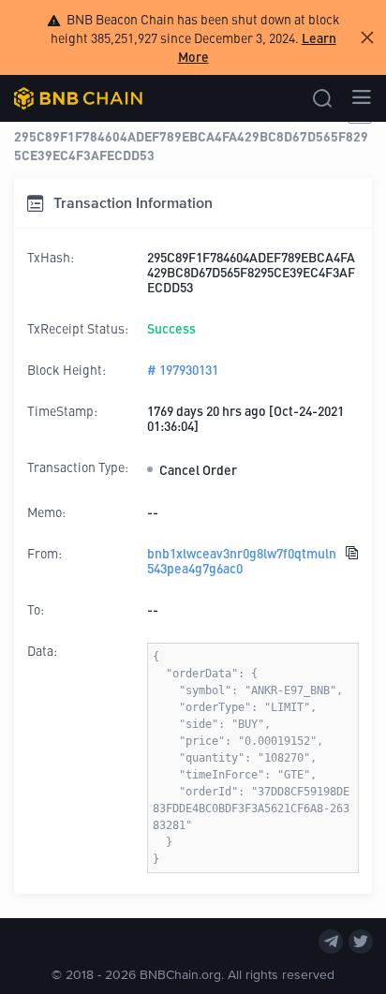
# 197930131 (182, 369)
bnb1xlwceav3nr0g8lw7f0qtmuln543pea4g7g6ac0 (241, 560)
